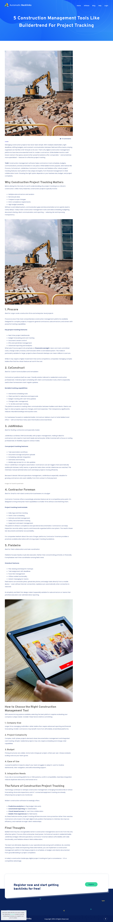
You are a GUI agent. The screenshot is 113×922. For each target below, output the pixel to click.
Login (106, 6)
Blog (93, 6)
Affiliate (86, 6)
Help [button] (99, 6)
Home (79, 6)
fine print (12, 914)
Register (91, 884)
